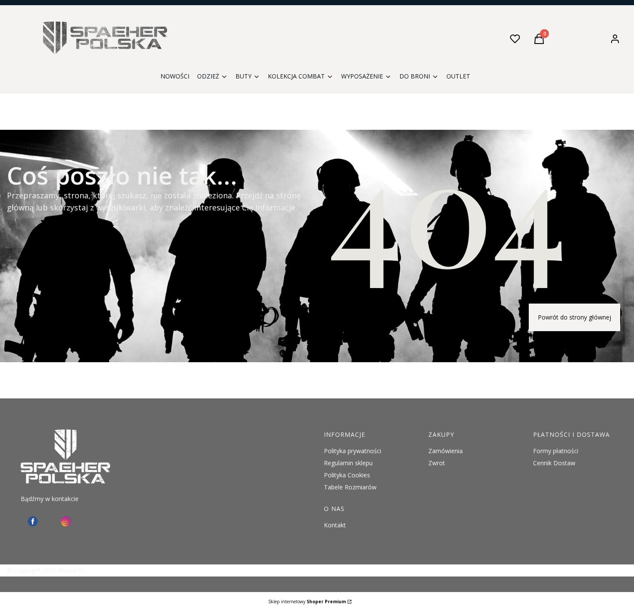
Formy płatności (555, 451)
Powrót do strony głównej (574, 317)
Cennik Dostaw (554, 463)
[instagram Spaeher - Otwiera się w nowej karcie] (66, 521)
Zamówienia (445, 451)
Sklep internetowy (307, 601)
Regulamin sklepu (348, 463)
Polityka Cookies (347, 475)
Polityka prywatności (352, 451)
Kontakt (335, 525)
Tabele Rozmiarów (350, 487)
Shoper (68, 570)
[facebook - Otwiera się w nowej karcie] (33, 521)
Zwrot (436, 463)
